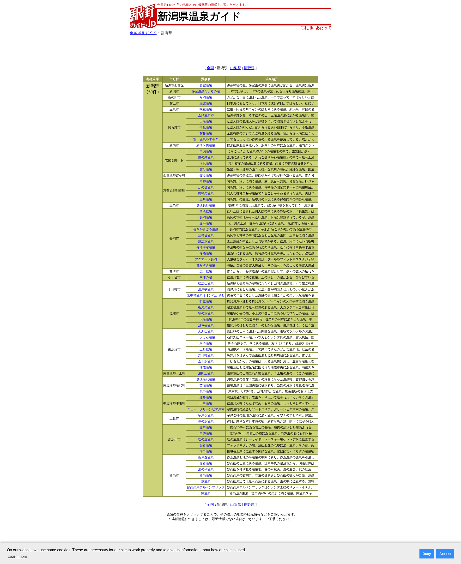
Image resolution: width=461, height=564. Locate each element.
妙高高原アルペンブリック (205, 487)
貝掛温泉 (206, 391)
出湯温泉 (206, 121)
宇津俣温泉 (206, 415)
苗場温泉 (206, 385)
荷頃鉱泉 (206, 211)
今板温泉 (206, 127)
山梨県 (235, 68)
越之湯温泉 (206, 241)
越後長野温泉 (205, 205)
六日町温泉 (206, 355)
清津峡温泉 (206, 289)
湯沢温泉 (206, 163)
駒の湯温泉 (206, 313)
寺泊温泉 (206, 253)
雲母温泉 (206, 169)
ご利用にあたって (316, 28)
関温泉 (206, 493)
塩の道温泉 (206, 439)
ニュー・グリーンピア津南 (205, 409)
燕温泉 (206, 481)
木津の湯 (206, 277)
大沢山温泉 (206, 331)
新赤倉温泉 (206, 457)
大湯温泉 (206, 319)
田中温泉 (206, 403)
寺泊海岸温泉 (205, 247)
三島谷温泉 (206, 235)
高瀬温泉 (206, 151)
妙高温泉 (206, 475)
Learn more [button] (17, 556)
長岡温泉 (206, 217)
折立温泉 (206, 301)
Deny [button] (427, 554)
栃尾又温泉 (206, 307)
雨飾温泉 (206, 433)
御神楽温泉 (206, 193)
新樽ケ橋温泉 (205, 145)
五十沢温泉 (206, 361)
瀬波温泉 (206, 103)
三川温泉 (206, 199)
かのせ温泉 (206, 187)
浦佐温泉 (206, 367)
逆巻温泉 (206, 397)
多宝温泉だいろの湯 (206, 91)
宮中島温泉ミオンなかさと (205, 295)
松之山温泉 (206, 283)
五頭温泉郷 (206, 115)
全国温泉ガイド (143, 33)
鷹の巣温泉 (206, 157)
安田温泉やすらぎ (205, 139)
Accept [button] (445, 554)
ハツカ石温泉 (205, 337)
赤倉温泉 (206, 463)
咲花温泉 (206, 109)
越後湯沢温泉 (205, 379)
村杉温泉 (206, 133)
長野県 (249, 68)
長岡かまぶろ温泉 (205, 229)
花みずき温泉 (205, 265)
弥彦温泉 (206, 175)
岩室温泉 (206, 85)
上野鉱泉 (206, 349)
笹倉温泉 (206, 445)
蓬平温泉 (206, 223)
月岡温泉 (206, 97)
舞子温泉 (206, 343)
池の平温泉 (206, 469)
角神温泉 (206, 181)
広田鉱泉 (206, 271)
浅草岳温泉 (206, 325)
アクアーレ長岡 (206, 259)
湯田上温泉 (206, 373)
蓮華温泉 (206, 427)
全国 (210, 68)
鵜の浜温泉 (206, 421)
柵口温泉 (206, 451)
